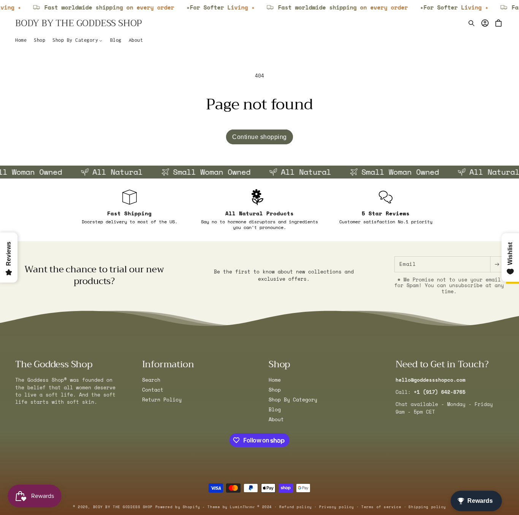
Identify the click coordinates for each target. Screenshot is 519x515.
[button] (77, 40)
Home (275, 380)
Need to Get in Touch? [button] (442, 364)
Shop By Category (293, 399)
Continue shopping (259, 137)
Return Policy (162, 399)
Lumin (242, 506)
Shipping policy (427, 506)
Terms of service (381, 506)
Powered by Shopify (177, 506)
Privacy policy (336, 506)
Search (151, 380)
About (276, 419)
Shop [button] (279, 364)
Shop (275, 389)
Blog (275, 409)
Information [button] (168, 364)
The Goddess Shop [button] (53, 364)
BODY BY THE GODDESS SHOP (123, 506)
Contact (152, 389)
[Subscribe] (496, 264)
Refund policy (295, 506)
